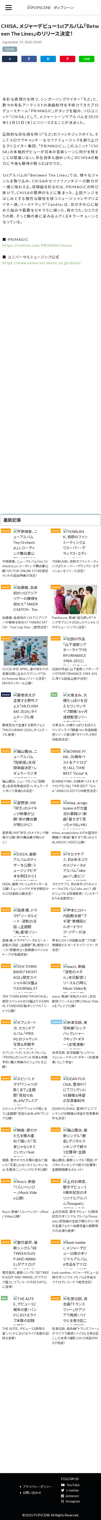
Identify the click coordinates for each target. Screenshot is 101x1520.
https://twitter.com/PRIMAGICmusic (37, 245)
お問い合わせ (32, 1493)
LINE (87, 59)
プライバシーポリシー (37, 1487)
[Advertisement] (50, 79)
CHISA (9, 49)
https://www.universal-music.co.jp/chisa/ (41, 263)
